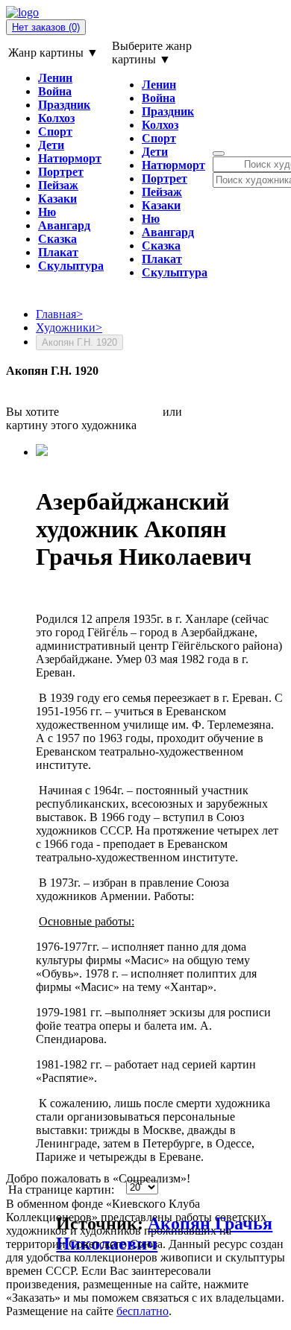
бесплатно (142, 1311)
